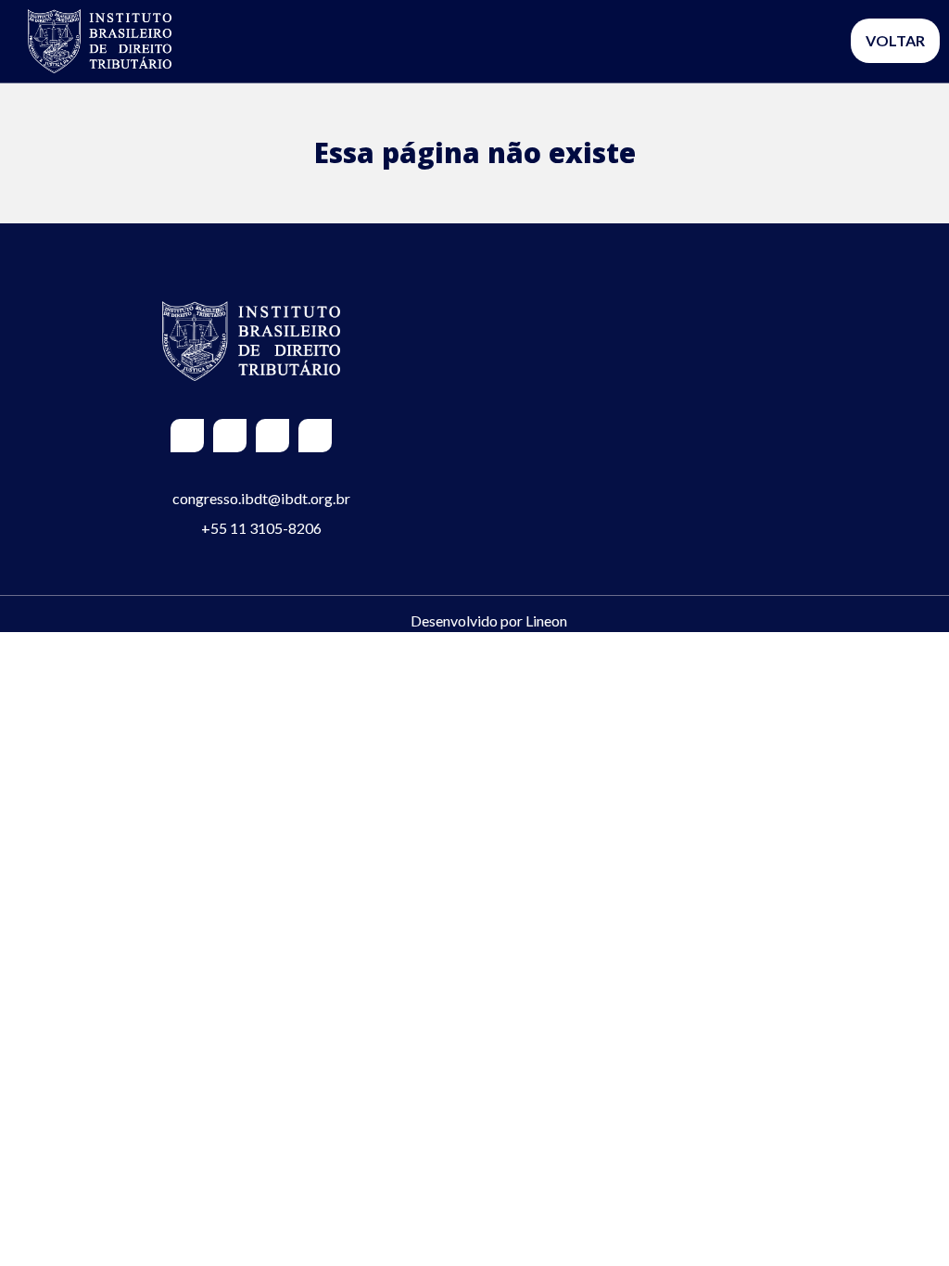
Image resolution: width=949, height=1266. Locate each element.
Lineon (546, 620)
